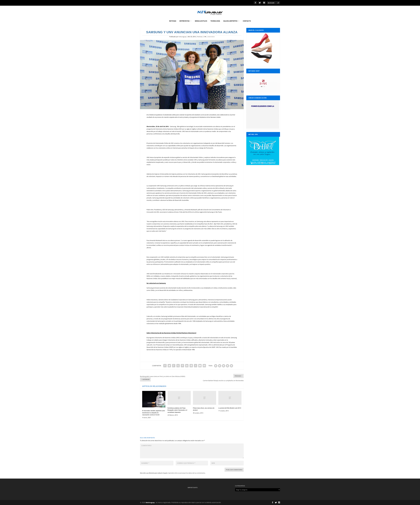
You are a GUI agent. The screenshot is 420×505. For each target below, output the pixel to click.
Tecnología (215, 21)
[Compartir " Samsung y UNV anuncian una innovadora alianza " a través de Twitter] (169, 365)
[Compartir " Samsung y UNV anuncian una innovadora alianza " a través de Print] (204, 365)
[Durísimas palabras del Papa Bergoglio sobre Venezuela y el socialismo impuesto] (179, 398)
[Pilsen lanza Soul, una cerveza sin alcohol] (204, 398)
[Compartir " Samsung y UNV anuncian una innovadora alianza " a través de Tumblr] (178, 365)
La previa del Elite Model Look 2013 (229, 408)
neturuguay (182, 37)
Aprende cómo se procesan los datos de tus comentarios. (186, 473)
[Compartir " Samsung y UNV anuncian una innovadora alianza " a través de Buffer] (191, 365)
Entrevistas (184, 21)
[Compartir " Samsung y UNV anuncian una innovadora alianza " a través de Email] (200, 365)
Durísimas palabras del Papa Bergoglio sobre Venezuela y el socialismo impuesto (177, 410)
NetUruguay (150, 502)
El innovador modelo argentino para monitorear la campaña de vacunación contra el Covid (153, 413)
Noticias (172, 21)
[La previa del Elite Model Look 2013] (230, 398)
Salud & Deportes (230, 21)
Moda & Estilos (201, 21)
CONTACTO (247, 21)
